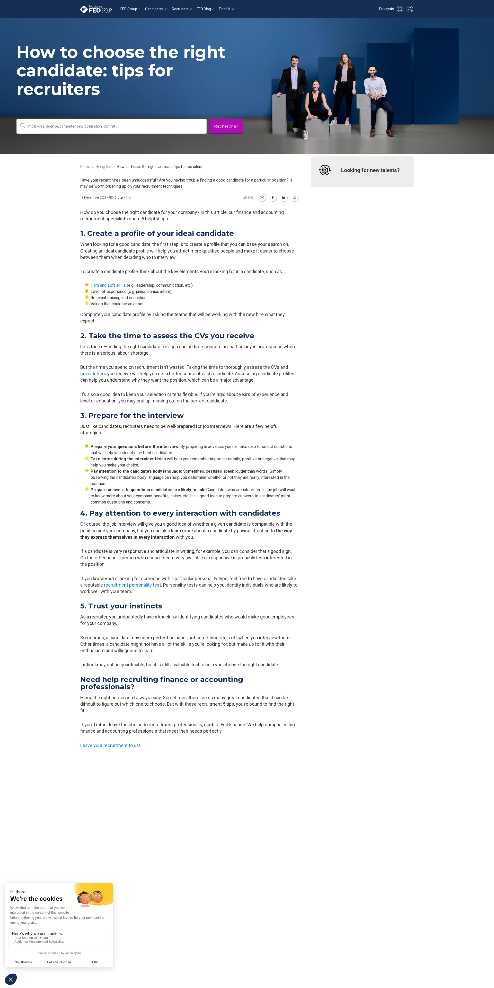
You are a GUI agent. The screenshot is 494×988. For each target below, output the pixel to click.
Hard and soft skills (108, 285)
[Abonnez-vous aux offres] (400, 9)
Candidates (154, 9)
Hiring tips (104, 167)
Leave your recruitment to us (109, 745)
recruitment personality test (132, 585)
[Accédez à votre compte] (410, 9)
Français (386, 8)
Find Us (225, 9)
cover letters (93, 373)
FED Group (128, 9)
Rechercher (226, 126)
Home (85, 167)
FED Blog (204, 9)
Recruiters (180, 9)
